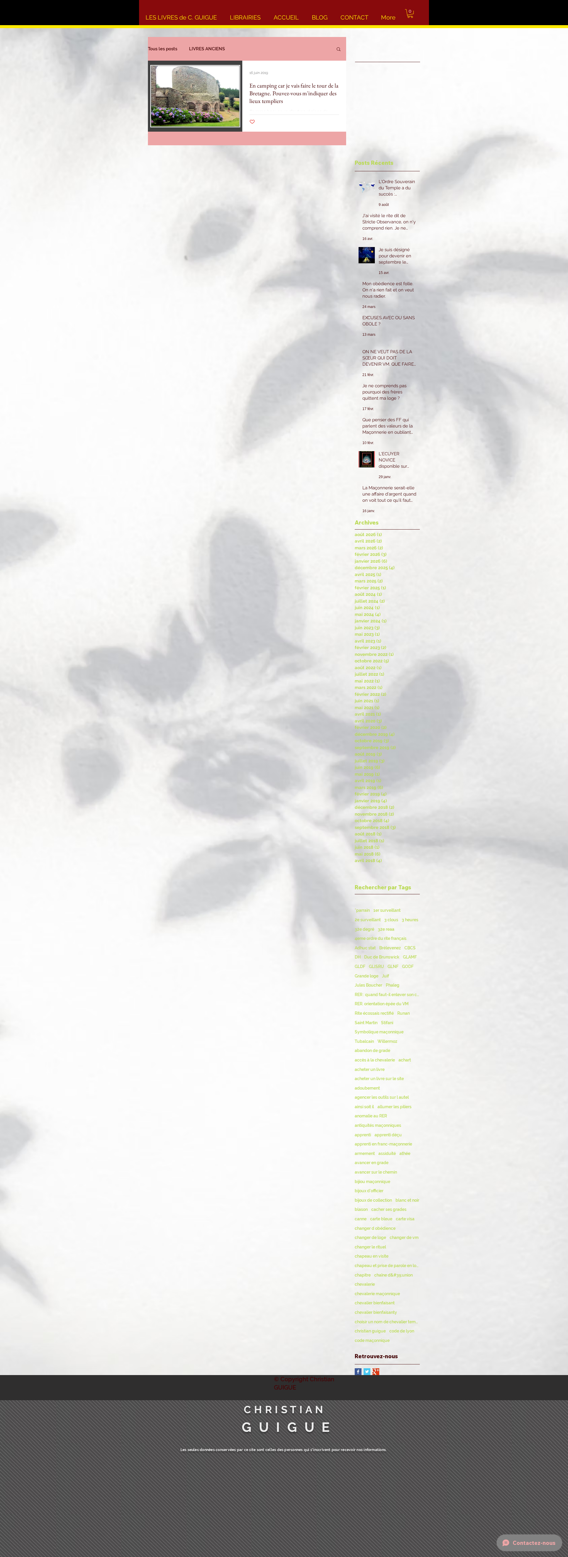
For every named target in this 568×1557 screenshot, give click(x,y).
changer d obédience (375, 1228)
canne (361, 1218)
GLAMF (410, 957)
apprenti (363, 1134)
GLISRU (376, 966)
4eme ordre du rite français (380, 938)
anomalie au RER (371, 1116)
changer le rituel (370, 1247)
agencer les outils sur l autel (382, 1097)
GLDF (360, 966)
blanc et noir (407, 1200)
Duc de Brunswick (381, 957)
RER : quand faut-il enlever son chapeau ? (387, 994)
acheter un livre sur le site (379, 1078)
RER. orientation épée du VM (382, 1003)
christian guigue (370, 1331)
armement (365, 1153)
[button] (410, 13)
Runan (403, 1013)
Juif (385, 976)
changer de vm (404, 1237)
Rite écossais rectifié (374, 1013)
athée (404, 1153)
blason (361, 1209)
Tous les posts (162, 48)
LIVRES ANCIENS (207, 48)
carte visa (405, 1218)
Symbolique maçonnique (379, 1032)
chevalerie (365, 1284)
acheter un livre (370, 1069)
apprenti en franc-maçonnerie (383, 1144)
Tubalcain (364, 1041)
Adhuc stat (365, 948)
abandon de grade (372, 1050)
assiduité (387, 1153)
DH (358, 957)
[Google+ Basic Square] (375, 1371)
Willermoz (387, 1041)
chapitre (363, 1275)
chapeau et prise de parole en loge (387, 1265)
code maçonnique (372, 1340)
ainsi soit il (364, 1106)
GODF (408, 966)
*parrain (362, 910)
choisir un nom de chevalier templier (387, 1321)
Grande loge (366, 976)
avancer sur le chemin (376, 1172)
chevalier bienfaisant (375, 1303)
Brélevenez (390, 948)
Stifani (387, 1022)
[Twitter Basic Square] (367, 1371)
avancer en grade (371, 1162)
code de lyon (401, 1331)
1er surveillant (387, 910)
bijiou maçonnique (372, 1181)
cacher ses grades (388, 1209)
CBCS (410, 948)
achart (404, 1060)
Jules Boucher (368, 985)
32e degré (364, 929)
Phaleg (392, 985)
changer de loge (370, 1237)
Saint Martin (366, 1022)
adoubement (367, 1088)
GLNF (393, 966)
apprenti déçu (388, 1134)
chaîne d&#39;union (393, 1275)
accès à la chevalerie (375, 1060)
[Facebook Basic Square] (358, 1371)
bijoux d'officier (369, 1190)
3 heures (410, 919)
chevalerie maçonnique (377, 1293)
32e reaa (386, 929)
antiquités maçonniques (378, 1125)
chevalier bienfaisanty (376, 1312)
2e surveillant (368, 919)
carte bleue (381, 1218)
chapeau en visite (371, 1256)
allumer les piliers (394, 1106)
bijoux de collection (373, 1200)
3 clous (391, 919)
